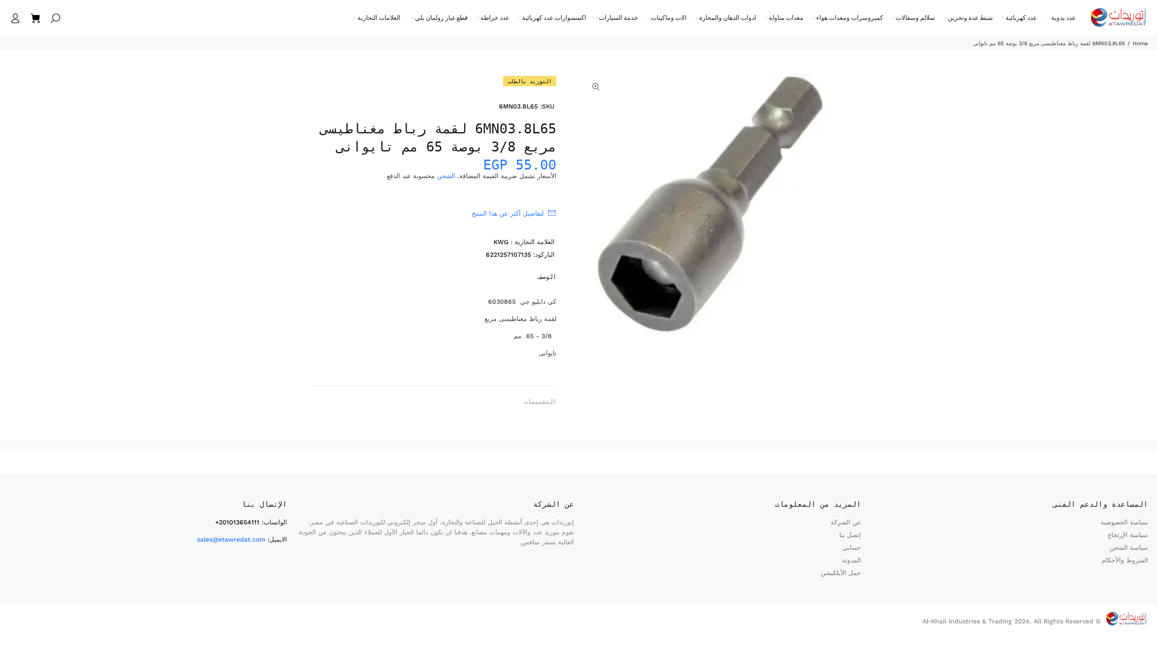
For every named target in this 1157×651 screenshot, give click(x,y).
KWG (501, 241)
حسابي (851, 547)
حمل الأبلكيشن (841, 572)
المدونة (851, 560)
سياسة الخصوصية (1124, 522)
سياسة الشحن (1129, 547)
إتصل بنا (850, 534)
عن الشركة (846, 522)
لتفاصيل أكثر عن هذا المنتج (508, 213)
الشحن (446, 175)
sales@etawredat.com (231, 539)
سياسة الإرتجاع (1128, 534)
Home (1140, 43)
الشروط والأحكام (1125, 560)
